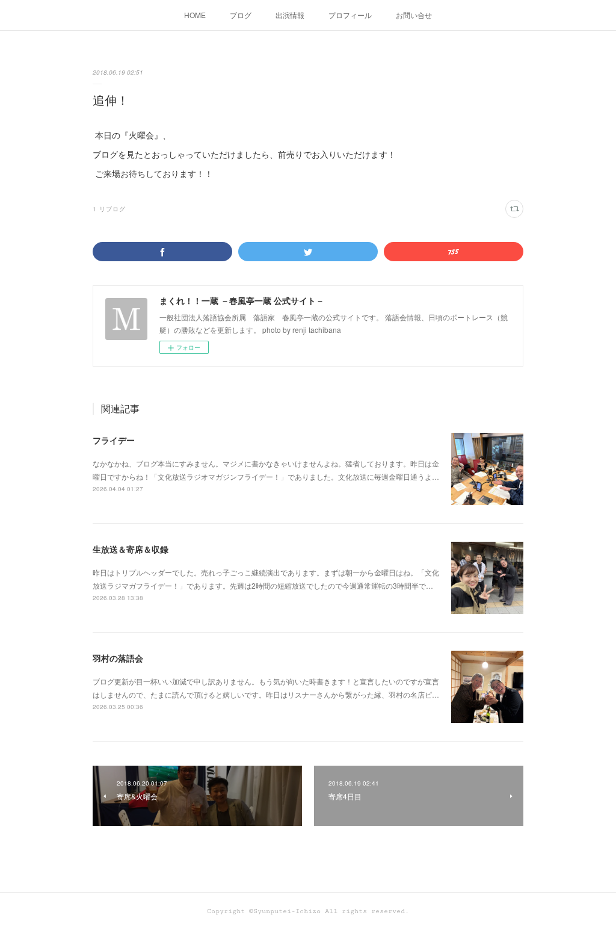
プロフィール (350, 15)
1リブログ (109, 209)
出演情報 (290, 15)
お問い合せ (414, 15)
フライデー (114, 440)
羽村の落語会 (118, 658)
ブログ (240, 15)
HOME (195, 15)
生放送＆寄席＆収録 (130, 549)
